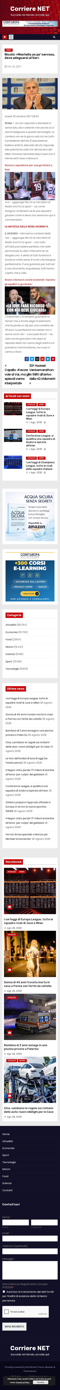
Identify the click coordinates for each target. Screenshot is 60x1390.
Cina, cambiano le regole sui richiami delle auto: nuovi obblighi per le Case (29, 1110)
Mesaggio (9, 1259)
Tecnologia (12, 669)
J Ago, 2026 (35, 422)
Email (6, 1233)
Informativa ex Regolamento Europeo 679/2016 (25, 1286)
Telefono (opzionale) (15, 1246)
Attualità (31, 404)
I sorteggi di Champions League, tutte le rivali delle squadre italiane (40, 465)
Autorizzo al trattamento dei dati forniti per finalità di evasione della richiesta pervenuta (28, 1296)
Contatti (7, 1190)
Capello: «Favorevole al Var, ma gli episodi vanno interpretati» (17, 376)
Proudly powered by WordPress (21, 1367)
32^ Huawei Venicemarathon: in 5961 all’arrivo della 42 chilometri (42, 372)
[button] (54, 37)
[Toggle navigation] (11, 37)
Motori (9, 647)
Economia (12, 632)
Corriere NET (30, 8)
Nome (6, 1217)
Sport (8, 50)
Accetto (40, 1382)
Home (6, 1134)
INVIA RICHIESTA (14, 1326)
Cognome (36, 1227)
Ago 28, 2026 (14, 928)
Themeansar (29, 1371)
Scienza (10, 654)
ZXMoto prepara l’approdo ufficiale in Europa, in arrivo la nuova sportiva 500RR (28, 807)
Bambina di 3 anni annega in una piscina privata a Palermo (25, 1047)
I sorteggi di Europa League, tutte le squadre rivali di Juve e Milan (28, 921)
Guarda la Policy (22, 1382)
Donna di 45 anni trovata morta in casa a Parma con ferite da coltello (28, 984)
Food (9, 639)
